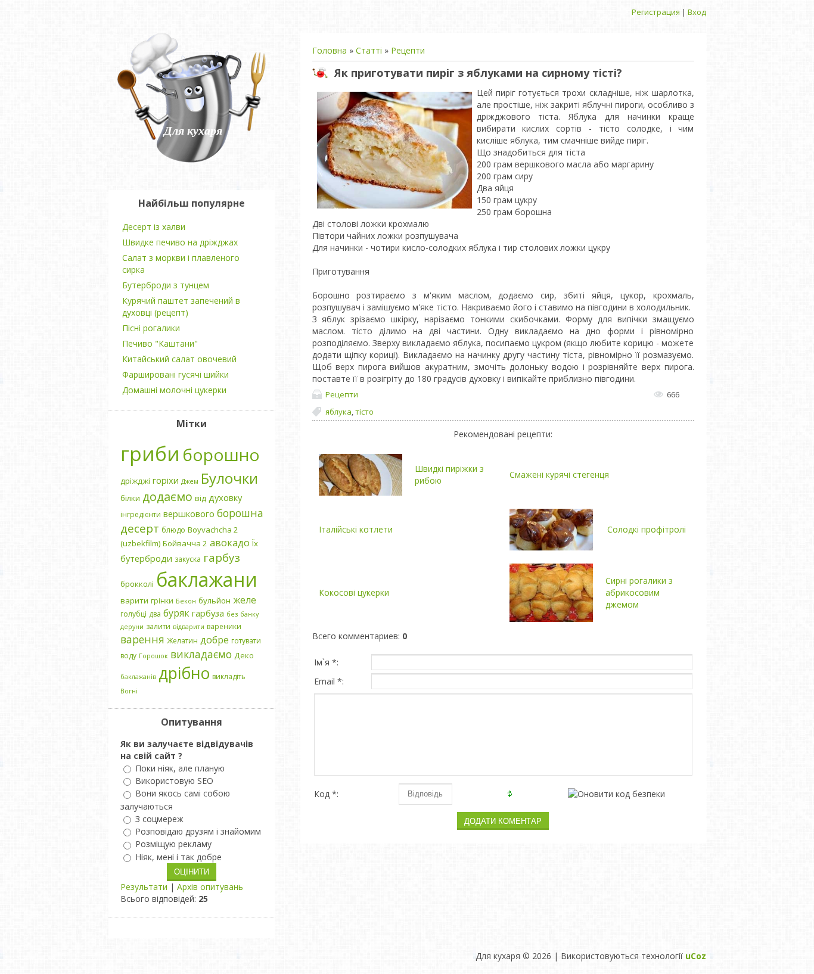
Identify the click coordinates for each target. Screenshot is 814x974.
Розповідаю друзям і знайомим (198, 831)
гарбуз (221, 557)
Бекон (186, 601)
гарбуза (208, 613)
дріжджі (135, 480)
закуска (188, 559)
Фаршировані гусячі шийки (175, 374)
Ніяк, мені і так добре (178, 857)
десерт (139, 528)
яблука (338, 411)
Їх (255, 543)
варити (134, 600)
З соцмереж (159, 818)
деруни (132, 627)
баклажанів (138, 677)
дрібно (184, 673)
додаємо (167, 496)
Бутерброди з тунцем (165, 285)
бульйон (214, 600)
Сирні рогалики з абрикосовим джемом (639, 592)
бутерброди (146, 558)
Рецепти (408, 50)
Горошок (153, 656)
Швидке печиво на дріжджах (180, 242)
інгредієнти (140, 514)
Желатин (182, 641)
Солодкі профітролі (646, 529)
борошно (221, 454)
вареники (224, 626)
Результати (143, 886)
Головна (329, 50)
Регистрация (656, 12)
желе (244, 599)
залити (158, 626)
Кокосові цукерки (354, 592)
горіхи (166, 480)
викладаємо (201, 654)
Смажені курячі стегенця (559, 474)
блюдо (173, 530)
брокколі (137, 583)
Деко (244, 655)
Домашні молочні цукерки (174, 390)
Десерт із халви (153, 226)
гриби (150, 453)
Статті (369, 50)
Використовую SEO (174, 780)
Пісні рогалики (151, 328)
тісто (364, 411)
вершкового (189, 513)
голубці (133, 614)
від (200, 498)
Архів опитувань (210, 886)
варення (142, 639)
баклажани (206, 579)
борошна (240, 513)
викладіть (229, 676)
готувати (246, 641)
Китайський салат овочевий (179, 359)
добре (214, 639)
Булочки (229, 478)
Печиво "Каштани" (160, 343)
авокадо (230, 542)
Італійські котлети (356, 529)
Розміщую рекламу (173, 844)
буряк (176, 613)
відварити (188, 627)
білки (130, 498)
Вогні (129, 691)
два (155, 614)
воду (128, 656)
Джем (189, 481)
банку (249, 614)
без (232, 614)
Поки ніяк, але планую (180, 768)
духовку (225, 497)
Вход (697, 12)
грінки (162, 601)
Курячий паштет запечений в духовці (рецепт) (181, 306)
